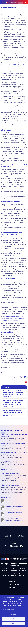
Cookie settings (13, 614)
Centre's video (9, 500)
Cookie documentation (8, 609)
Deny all (13, 619)
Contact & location (14, 584)
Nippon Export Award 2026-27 (9, 461)
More (3, 433)
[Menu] (3, 2)
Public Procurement (10, 373)
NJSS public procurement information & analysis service (15, 127)
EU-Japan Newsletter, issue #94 (14, 506)
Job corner (12, 581)
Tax (4, 373)
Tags (10, 591)
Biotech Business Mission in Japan (10, 485)
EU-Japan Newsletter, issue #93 (14, 512)
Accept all (13, 623)
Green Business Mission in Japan (10, 473)
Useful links (12, 587)
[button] (25, 2)
